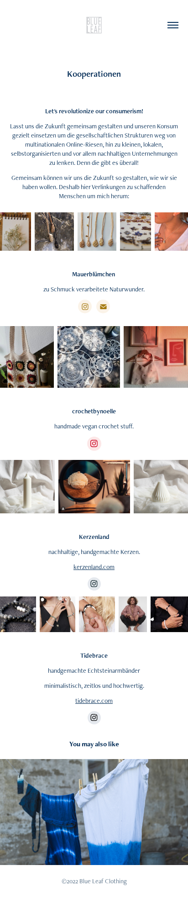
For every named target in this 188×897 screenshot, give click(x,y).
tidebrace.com (94, 700)
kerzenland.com (94, 567)
